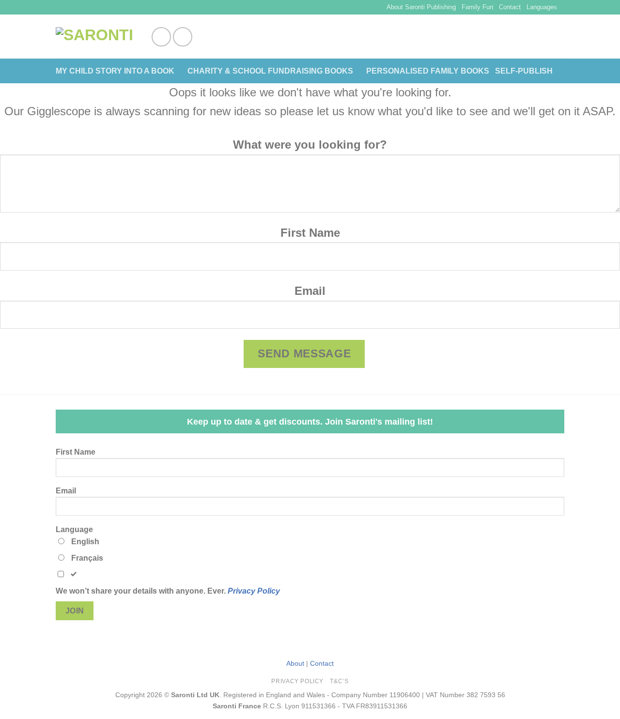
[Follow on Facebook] (161, 36)
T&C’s (339, 681)
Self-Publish (524, 71)
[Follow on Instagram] (182, 36)
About (295, 663)
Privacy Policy (254, 591)
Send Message (304, 353)
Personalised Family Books (427, 71)
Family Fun (477, 7)
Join (74, 611)
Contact (510, 7)
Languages (542, 7)
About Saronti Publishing (421, 7)
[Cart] (559, 36)
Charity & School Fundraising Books (270, 71)
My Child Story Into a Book (115, 71)
